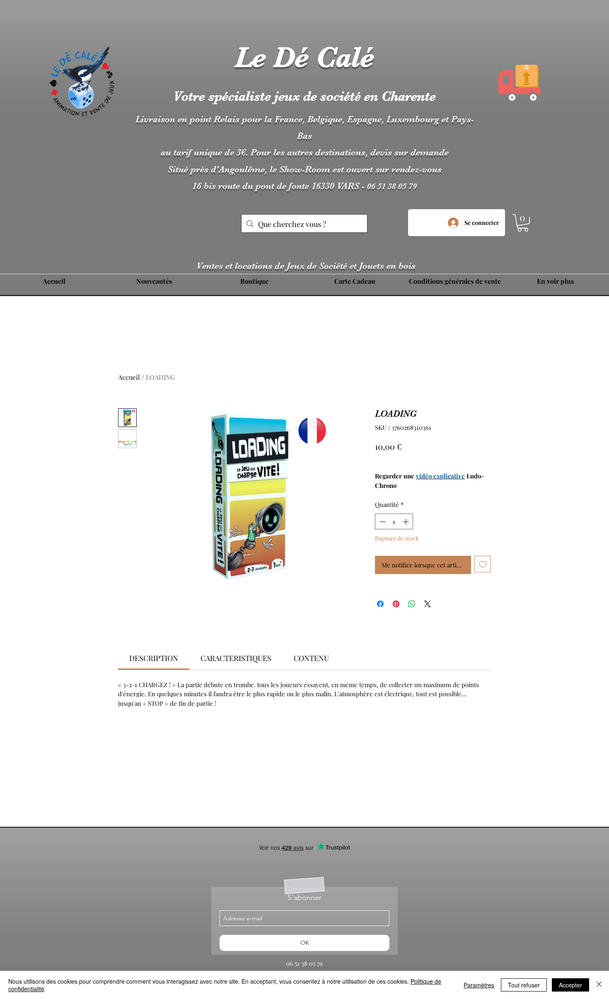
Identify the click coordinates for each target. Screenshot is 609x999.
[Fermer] (599, 984)
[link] (153, 658)
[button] (522, 223)
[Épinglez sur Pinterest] (396, 604)
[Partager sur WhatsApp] (412, 604)
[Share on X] (428, 604)
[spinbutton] (394, 521)
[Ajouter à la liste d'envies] (482, 564)
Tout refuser (524, 985)
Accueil (129, 377)
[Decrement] (381, 521)
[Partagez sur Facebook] (380, 604)
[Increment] (406, 521)
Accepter (570, 985)
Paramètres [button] (479, 985)
